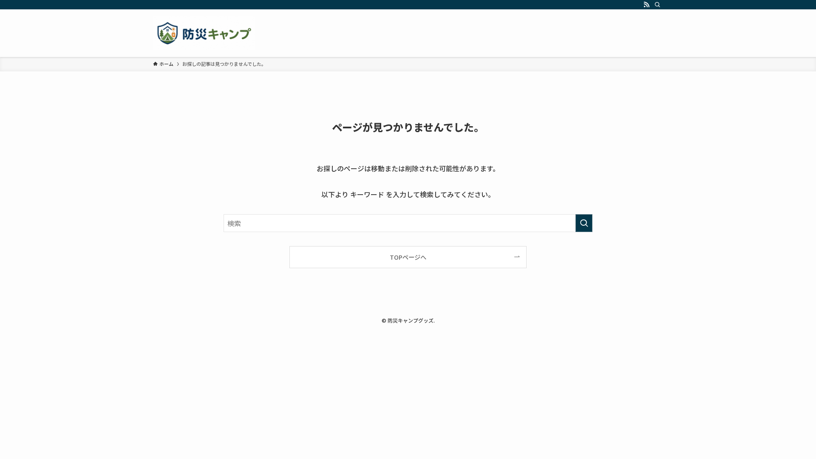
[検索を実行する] (583, 223)
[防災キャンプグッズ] (204, 33)
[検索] (657, 4)
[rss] (646, 4)
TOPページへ (408, 256)
